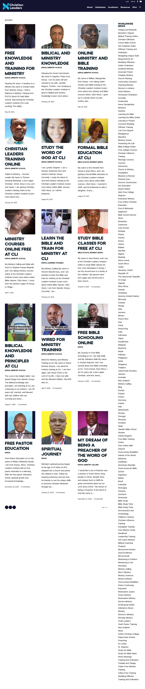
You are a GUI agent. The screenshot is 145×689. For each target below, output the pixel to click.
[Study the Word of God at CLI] (56, 131)
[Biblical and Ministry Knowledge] (56, 36)
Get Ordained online (127, 46)
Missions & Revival (126, 176)
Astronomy (123, 166)
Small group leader (126, 605)
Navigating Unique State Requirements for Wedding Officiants (128, 59)
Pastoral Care (124, 179)
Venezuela (122, 497)
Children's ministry (126, 517)
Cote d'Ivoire (123, 228)
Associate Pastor (125, 72)
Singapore (122, 364)
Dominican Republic (126, 465)
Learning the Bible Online (129, 117)
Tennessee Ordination (127, 95)
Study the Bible (124, 650)
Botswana (122, 221)
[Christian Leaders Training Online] (20, 131)
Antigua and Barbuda (127, 30)
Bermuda (122, 299)
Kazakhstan (123, 342)
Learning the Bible (55, 263)
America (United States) (128, 296)
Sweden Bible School (127, 429)
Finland (121, 393)
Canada (121, 303)
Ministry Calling (91, 465)
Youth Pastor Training (127, 624)
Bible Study (123, 501)
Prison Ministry (124, 595)
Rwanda (121, 257)
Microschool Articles (126, 549)
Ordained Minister (126, 69)
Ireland (121, 403)
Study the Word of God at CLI (53, 152)
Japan (120, 338)
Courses (121, 163)
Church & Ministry (126, 169)
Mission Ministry (125, 579)
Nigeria (121, 254)
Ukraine (121, 432)
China (120, 325)
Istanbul (121, 111)
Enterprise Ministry (126, 199)
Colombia (122, 484)
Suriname (122, 494)
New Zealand (124, 380)
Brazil (120, 481)
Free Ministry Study (126, 530)
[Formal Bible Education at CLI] (93, 131)
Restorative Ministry (126, 598)
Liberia (121, 244)
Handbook (122, 533)
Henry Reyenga (125, 657)
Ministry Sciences (125, 575)
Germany (122, 400)
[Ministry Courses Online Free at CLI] (20, 221)
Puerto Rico (123, 319)
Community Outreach (127, 82)
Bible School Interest (87, 162)
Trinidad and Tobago (127, 663)
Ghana (121, 234)
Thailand (121, 368)
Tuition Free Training (127, 673)
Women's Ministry (126, 614)
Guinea (121, 238)
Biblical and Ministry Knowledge (55, 58)
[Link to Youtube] (140, 1)
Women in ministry (126, 88)
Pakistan (122, 355)
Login (127, 1)
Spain (120, 426)
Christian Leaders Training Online (16, 156)
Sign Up (133, 1)
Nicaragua (122, 488)
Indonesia (122, 335)
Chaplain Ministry (125, 75)
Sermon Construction (127, 182)
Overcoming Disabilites (128, 452)
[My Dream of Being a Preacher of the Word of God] (93, 423)
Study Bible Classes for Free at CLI (92, 243)
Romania (122, 419)
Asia (120, 322)
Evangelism (123, 173)
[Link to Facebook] (137, 1)
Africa (120, 218)
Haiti (120, 309)
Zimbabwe (122, 293)
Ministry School (18, 78)
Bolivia (121, 478)
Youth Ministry (124, 91)
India (120, 332)
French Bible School (127, 43)
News (120, 631)
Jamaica (121, 312)
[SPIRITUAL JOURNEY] (56, 427)
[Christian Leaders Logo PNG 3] (13, 7)
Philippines (122, 358)
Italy (120, 406)
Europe (121, 390)
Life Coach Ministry (126, 540)
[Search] (140, 7)
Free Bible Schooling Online (90, 337)
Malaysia (122, 345)
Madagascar (123, 134)
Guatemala (123, 101)
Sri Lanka (122, 644)
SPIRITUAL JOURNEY (51, 452)
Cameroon (122, 225)
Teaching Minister (125, 85)
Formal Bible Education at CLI (93, 152)
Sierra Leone (123, 260)
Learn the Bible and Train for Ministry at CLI (54, 248)
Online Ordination (125, 65)
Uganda (121, 283)
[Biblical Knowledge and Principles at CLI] (20, 322)
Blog (120, 387)
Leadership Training (126, 536)
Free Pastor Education (19, 446)
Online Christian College (128, 634)
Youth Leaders (124, 621)
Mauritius (122, 137)
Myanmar (122, 348)
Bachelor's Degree (126, 33)
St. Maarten (123, 647)
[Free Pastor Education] (20, 425)
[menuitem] (127, 1)
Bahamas (122, 458)
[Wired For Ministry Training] (56, 319)
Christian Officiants (126, 39)
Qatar (120, 361)
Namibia (121, 251)
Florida (121, 306)
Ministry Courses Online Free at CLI (18, 246)
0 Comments (95, 287)
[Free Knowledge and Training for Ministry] (20, 36)
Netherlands (123, 410)
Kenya (7, 78)
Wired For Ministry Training (53, 344)
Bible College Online (127, 147)
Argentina (122, 475)
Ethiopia (121, 231)
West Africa (123, 286)
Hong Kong (123, 329)
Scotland (122, 423)
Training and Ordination (128, 660)
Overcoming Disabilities (128, 582)
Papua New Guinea (126, 637)
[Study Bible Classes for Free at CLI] (93, 221)
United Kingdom (125, 436)
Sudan (121, 267)
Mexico (121, 316)
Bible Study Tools (125, 504)
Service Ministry (125, 601)
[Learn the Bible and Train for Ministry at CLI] (56, 221)
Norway (121, 413)
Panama (121, 491)
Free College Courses (127, 150)
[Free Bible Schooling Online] (93, 316)
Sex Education (124, 186)
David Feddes (124, 189)
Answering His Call (126, 143)
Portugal (121, 416)
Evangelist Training (126, 527)
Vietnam (121, 374)
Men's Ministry (124, 572)
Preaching (122, 640)
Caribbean (122, 462)
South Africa (123, 264)
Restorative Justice (126, 592)
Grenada (122, 98)
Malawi (121, 247)
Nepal (120, 351)
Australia (122, 377)
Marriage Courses (126, 160)
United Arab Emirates (127, 371)
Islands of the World (127, 455)
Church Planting (125, 78)
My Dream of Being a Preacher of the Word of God (93, 450)
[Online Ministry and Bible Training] (93, 36)
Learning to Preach (126, 121)
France (121, 397)
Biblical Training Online (128, 36)
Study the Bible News (127, 653)
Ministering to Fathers (127, 559)
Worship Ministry (125, 618)
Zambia (121, 290)
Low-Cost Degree (125, 130)
